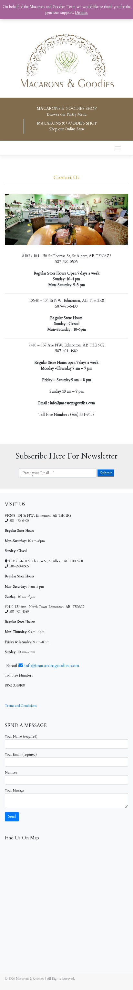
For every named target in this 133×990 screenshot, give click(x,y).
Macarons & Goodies (30, 979)
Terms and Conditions (20, 706)
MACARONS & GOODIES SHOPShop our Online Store (67, 126)
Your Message (14, 790)
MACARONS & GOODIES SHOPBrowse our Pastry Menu (67, 111)
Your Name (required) (21, 736)
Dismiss (81, 12)
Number (11, 772)
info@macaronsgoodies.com (51, 665)
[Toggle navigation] (118, 148)
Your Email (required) (21, 754)
